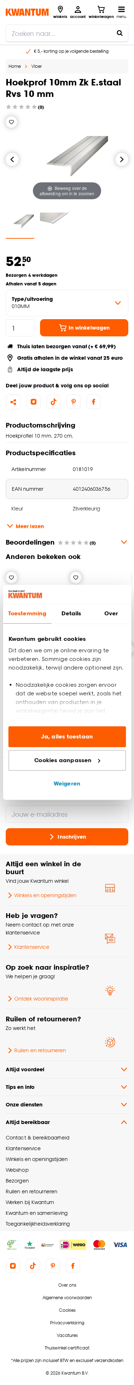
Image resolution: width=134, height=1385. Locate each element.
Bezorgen (17, 1181)
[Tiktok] (53, 402)
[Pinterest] (73, 402)
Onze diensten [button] (24, 1104)
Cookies (67, 1310)
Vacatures (67, 1335)
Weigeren (67, 783)
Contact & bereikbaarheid (37, 1137)
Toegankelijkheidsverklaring (38, 1224)
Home (15, 66)
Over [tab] (111, 613)
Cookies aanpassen (62, 760)
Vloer (36, 66)
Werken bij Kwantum (30, 1202)
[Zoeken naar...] (119, 33)
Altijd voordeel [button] (25, 1069)
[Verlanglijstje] (11, 122)
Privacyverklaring (67, 1322)
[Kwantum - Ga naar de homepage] (27, 12)
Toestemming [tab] (27, 613)
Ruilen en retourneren (40, 1050)
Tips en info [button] (20, 1087)
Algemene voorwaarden (67, 1297)
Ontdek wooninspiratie (41, 998)
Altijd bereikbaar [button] (28, 1122)
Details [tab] (71, 613)
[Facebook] (93, 402)
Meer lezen (30, 526)
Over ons (67, 1285)
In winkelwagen (89, 328)
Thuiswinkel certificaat (67, 1348)
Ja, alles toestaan (67, 736)
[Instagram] (33, 402)
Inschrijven (72, 837)
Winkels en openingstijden (45, 895)
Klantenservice (31, 947)
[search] (67, 33)
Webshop (17, 1170)
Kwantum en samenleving (37, 1213)
